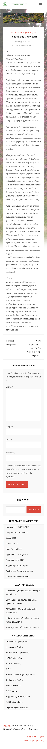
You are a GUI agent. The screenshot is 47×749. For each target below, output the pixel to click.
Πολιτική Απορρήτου (35, 736)
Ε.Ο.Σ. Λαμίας (12, 691)
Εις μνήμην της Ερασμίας (17, 565)
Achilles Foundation (14, 702)
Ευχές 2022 (11, 538)
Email (9, 439)
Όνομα (9, 426)
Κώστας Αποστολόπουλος (17, 627)
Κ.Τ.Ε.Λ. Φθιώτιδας (14, 658)
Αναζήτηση (23, 500)
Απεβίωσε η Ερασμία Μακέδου (19, 571)
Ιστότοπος (10, 452)
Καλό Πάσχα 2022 (14, 549)
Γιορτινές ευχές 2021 (15, 560)
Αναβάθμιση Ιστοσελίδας (17, 532)
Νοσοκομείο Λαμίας (14, 647)
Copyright (7, 725)
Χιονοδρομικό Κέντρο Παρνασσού (20, 674)
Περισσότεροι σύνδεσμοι (17, 707)
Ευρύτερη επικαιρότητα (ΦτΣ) (23, 32)
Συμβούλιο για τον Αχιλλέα (18, 696)
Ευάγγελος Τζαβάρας (15, 590)
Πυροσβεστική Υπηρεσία (17, 641)
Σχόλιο (9, 387)
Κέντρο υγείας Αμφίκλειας (17, 652)
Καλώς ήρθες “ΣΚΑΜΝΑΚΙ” (17, 527)
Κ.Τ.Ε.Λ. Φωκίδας (13, 663)
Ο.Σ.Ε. (8, 669)
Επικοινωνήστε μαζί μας (33, 740)
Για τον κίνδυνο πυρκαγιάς (17, 576)
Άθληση (36, 627)
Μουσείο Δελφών (13, 685)
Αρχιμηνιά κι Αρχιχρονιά (17, 554)
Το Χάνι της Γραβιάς (15, 680)
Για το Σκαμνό (12, 543)
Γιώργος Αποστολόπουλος (25, 45)
